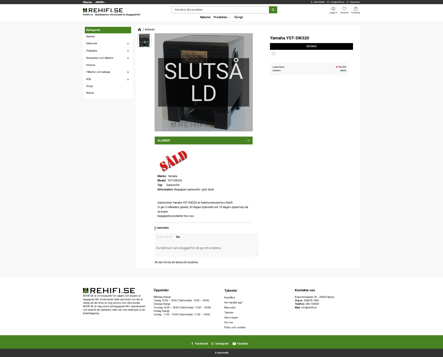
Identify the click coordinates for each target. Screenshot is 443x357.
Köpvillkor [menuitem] (229, 297)
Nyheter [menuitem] (205, 17)
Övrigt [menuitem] (238, 17)
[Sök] (273, 9)
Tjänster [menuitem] (230, 290)
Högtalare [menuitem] (91, 50)
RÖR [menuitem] (88, 79)
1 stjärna (158, 236)
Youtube (242, 343)
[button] (344, 8)
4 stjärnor (167, 236)
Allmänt (164, 140)
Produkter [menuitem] (220, 17)
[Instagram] (212, 343)
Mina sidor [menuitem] (230, 307)
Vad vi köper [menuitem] (231, 317)
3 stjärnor (164, 236)
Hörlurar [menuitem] (90, 65)
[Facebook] (192, 343)
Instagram (222, 343)
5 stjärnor (170, 236)
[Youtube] (234, 343)
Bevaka (311, 46)
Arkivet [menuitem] (90, 92)
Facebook (201, 343)
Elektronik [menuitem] (91, 43)
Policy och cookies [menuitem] (235, 327)
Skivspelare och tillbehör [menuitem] (100, 58)
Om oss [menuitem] (228, 322)
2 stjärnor (161, 236)
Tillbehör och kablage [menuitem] (98, 72)
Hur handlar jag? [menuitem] (233, 302)
